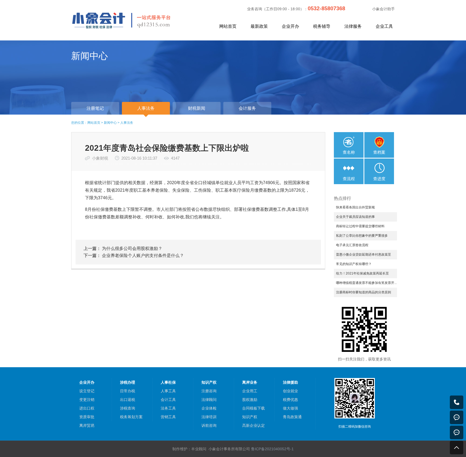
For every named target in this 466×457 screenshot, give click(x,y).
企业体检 (209, 408)
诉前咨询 (209, 425)
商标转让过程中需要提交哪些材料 (360, 226)
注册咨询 (209, 391)
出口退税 (127, 399)
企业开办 (290, 26)
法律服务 (353, 26)
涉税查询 (127, 408)
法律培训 (209, 417)
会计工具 (168, 399)
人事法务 (126, 123)
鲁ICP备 (272, 449)
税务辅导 (321, 26)
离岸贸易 (86, 425)
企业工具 (384, 26)
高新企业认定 (253, 425)
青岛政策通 (292, 417)
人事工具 (168, 391)
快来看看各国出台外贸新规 (355, 207)
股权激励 (249, 399)
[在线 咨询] (456, 417)
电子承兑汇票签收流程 (352, 245)
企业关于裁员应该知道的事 (355, 217)
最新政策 (259, 26)
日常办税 (127, 391)
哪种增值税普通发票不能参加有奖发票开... (366, 283)
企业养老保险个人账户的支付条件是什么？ (143, 255)
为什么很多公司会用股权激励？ (132, 248)
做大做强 (290, 408)
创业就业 (290, 391)
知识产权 (249, 417)
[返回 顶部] (456, 447)
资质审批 (86, 417)
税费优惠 (290, 399)
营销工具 (168, 417)
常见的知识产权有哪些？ (354, 264)
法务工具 (168, 408)
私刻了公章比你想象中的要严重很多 (362, 236)
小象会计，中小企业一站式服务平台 (134, 20)
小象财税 (100, 158)
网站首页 (228, 26)
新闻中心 (110, 123)
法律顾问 (209, 399)
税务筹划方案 (131, 417)
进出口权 (86, 408)
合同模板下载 (253, 408)
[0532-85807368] (456, 402)
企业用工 (249, 391)
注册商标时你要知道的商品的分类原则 (363, 292)
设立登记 (86, 391)
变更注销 (86, 399)
